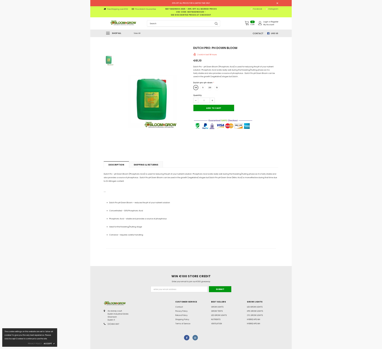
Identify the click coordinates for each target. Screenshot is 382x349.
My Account (268, 24)
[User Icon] (260, 23)
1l (202, 87)
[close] (277, 3)
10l (196, 87)
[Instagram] (195, 337)
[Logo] (123, 22)
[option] (153, 101)
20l (209, 87)
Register (274, 21)
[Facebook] (186, 337)
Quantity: (197, 95)
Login (266, 21)
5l (217, 87)
